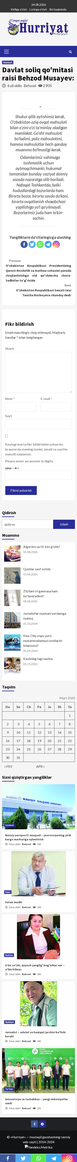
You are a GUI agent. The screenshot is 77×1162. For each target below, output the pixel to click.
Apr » (40, 766)
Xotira (9, 955)
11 (29, 732)
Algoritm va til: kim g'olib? (41, 547)
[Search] (70, 52)
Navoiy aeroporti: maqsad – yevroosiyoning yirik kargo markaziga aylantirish (38, 837)
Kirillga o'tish (19, 9)
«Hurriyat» (18, 1137)
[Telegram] (48, 244)
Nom (10, 399)
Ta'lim (9, 1089)
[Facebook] (24, 244)
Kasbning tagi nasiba (38, 659)
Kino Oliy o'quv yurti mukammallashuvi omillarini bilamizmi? (42, 640)
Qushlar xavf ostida (37, 569)
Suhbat (9, 1022)
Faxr (7, 892)
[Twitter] (32, 244)
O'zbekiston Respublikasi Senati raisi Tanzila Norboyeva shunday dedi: (43, 290)
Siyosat (7, 62)
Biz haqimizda (57, 9)
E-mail (46, 399)
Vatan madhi (13, 902)
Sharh (9, 348)
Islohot (9, 825)
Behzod (30, 85)
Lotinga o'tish (38, 9)
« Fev (8, 766)
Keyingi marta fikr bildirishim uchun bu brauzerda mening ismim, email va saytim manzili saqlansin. (36, 449)
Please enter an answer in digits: (29, 461)
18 (29, 741)
